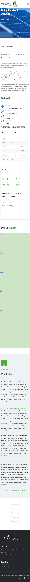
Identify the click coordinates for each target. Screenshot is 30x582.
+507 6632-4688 (5, 566)
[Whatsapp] (20, 577)
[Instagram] (28, 577)
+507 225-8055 (4, 564)
